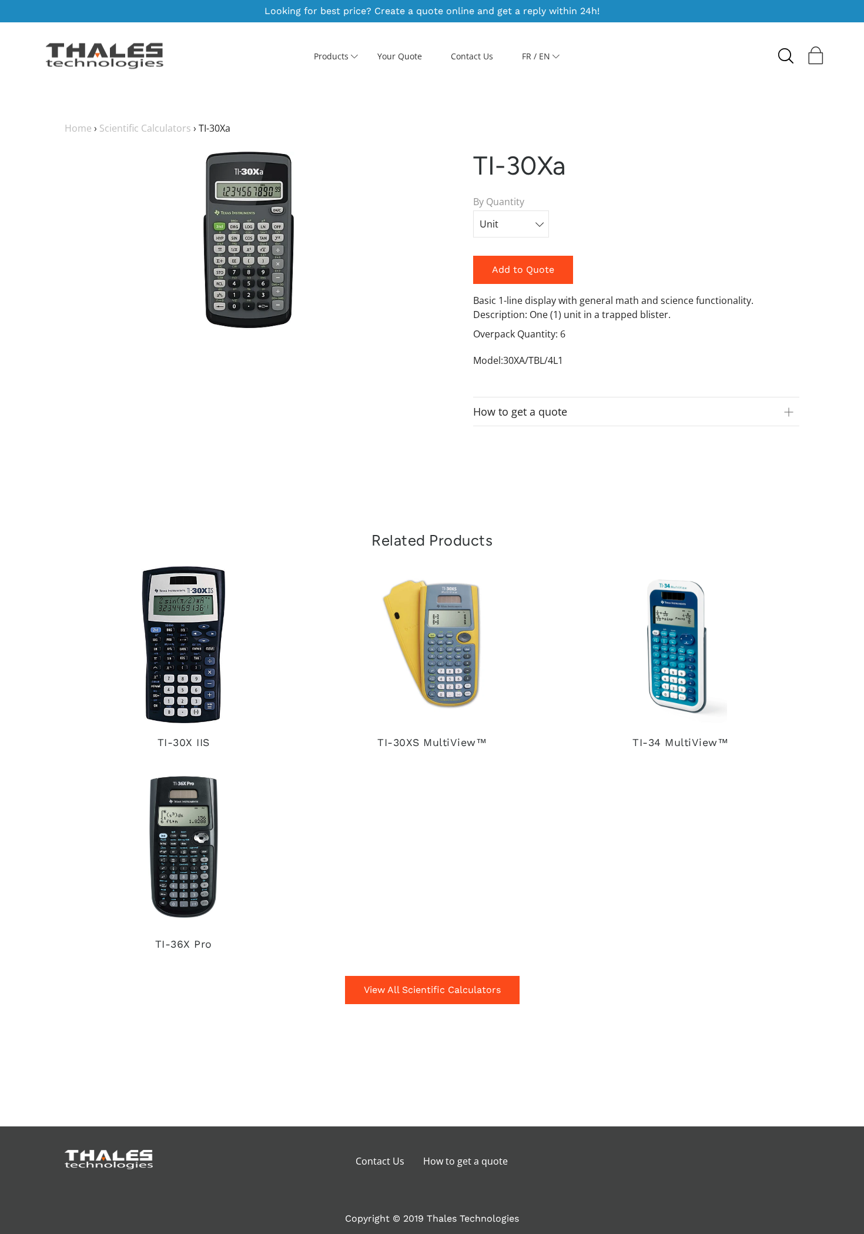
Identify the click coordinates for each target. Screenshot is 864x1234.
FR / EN (536, 56)
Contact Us (472, 56)
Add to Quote (523, 269)
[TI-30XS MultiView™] (432, 644)
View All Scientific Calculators (432, 989)
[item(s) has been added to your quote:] (817, 58)
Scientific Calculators (145, 128)
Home (78, 128)
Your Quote (399, 56)
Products (331, 56)
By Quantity (498, 201)
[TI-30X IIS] (183, 644)
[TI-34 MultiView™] (680, 644)
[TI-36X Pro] (183, 846)
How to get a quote (465, 1161)
